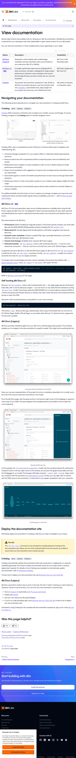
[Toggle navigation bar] (2, 11)
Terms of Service (16, 638)
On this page (7, 26)
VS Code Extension (6, 720)
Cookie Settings (70, 757)
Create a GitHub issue (21, 632)
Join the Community (45, 720)
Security (60, 757)
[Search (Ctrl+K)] (73, 11)
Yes (7, 625)
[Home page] (3, 20)
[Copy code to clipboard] (72, 268)
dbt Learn (4, 725)
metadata (21, 87)
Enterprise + (28, 108)
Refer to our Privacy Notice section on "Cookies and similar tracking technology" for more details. (18, 742)
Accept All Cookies (18, 747)
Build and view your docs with (51, 575)
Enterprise (19, 108)
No (16, 625)
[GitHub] (40, 740)
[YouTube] (49, 740)
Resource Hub (5, 722)
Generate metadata (26, 570)
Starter (13, 108)
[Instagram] (53, 740)
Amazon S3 (14, 592)
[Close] (74, 4)
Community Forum (44, 728)
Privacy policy (6, 632)
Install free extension (38, 687)
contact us (7, 610)
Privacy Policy (5, 638)
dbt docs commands (15, 275)
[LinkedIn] (45, 740)
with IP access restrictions (36, 592)
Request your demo (38, 693)
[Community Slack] (66, 740)
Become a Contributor (45, 722)
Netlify (15, 595)
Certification (5, 728)
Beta (5, 71)
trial (71, 607)
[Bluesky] (62, 740)
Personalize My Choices (18, 752)
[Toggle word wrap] (68, 268)
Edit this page (8, 646)
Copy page (69, 21)
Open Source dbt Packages (47, 725)
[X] (58, 740)
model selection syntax (35, 475)
